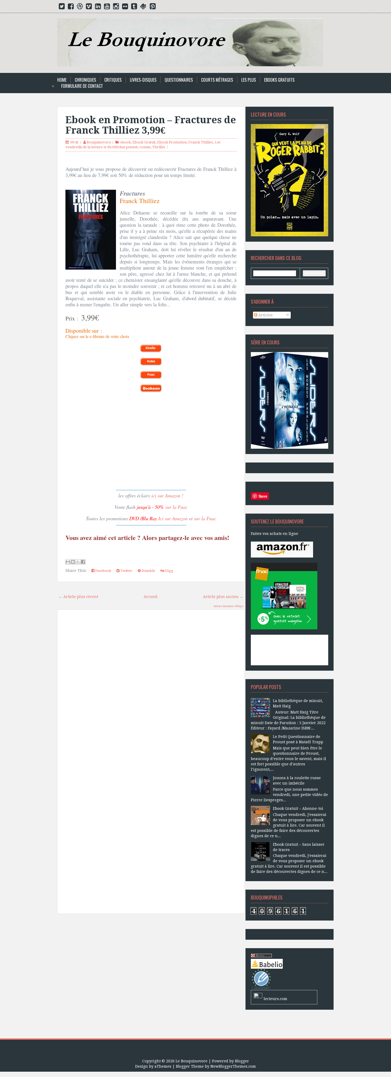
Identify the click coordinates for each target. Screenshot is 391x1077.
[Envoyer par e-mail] (67, 561)
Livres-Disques (143, 80)
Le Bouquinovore (191, 1061)
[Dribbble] (80, 7)
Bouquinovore (99, 142)
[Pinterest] (153, 7)
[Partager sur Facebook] (83, 561)
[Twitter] (62, 7)
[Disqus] (150, 689)
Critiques (113, 80)
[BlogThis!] (73, 561)
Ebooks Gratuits (279, 80)
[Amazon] (282, 549)
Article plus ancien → (223, 597)
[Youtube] (107, 7)
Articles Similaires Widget (228, 606)
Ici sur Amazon (173, 518)
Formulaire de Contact (82, 86)
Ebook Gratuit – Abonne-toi (298, 808)
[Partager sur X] (78, 561)
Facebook (102, 571)
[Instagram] (116, 7)
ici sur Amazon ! (167, 495)
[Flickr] (125, 7)
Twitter (125, 571)
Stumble (148, 571)
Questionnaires (179, 80)
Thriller (158, 147)
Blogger (242, 1061)
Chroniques (85, 80)
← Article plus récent (78, 597)
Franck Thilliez (200, 142)
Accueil (150, 597)
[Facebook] (71, 7)
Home (61, 80)
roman (145, 147)
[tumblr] (134, 7)
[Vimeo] (89, 7)
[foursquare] (143, 7)
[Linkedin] (98, 7)
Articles (265, 315)
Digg (168, 571)
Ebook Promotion (172, 142)
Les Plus (248, 80)
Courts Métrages (217, 80)
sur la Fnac (176, 507)
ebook (125, 142)
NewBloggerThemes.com (233, 1066)
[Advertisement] (151, 978)
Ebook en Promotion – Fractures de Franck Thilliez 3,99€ (150, 125)
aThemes (163, 1066)
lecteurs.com (275, 999)
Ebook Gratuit (144, 142)
